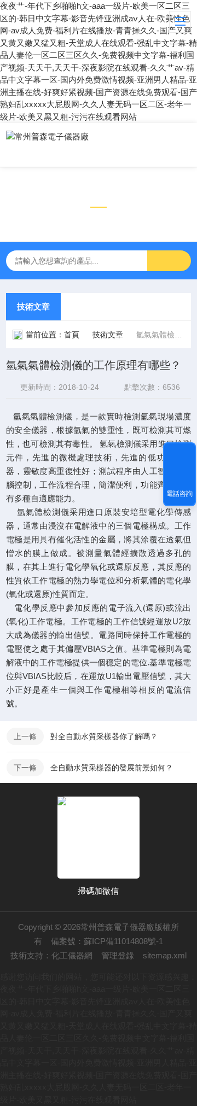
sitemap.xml (165, 955)
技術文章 (33, 306)
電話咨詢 (179, 494)
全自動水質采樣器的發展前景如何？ (111, 767)
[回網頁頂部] (179, 454)
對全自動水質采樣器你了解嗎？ (104, 736)
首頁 (71, 334)
